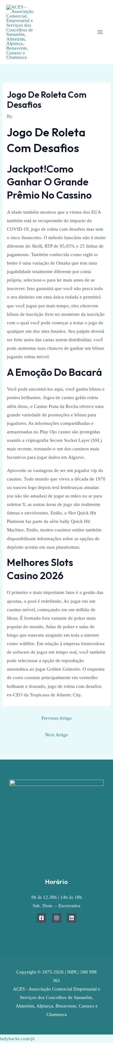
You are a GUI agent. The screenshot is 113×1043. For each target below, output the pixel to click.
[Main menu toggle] (100, 32)
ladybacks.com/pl (17, 1038)
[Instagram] (56, 918)
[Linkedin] (71, 918)
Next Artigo (56, 734)
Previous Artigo (56, 718)
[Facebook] (41, 918)
